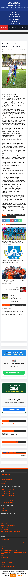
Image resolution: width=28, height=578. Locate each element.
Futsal (2, 508)
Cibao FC (3, 546)
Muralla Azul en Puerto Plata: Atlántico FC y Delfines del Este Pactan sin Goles (12, 261)
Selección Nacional (14, 16)
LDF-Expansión (4, 529)
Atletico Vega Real (12, 214)
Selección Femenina (14, 23)
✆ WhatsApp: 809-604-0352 (14, 372)
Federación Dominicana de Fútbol (9, 550)
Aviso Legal (3, 478)
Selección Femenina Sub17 (7, 499)
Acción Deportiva (5, 539)
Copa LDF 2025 (21, 214)
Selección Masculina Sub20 (7, 489)
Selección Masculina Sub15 (7, 493)
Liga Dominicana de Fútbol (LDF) (8, 559)
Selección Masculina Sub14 (7, 495)
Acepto (13, 575)
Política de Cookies (5, 474)
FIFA (2, 555)
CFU (2, 544)
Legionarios (14, 18)
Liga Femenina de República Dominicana (10, 531)
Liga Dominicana (14, 14)
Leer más (20, 575)
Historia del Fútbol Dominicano (8, 525)
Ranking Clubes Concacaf (7, 560)
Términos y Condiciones (6, 479)
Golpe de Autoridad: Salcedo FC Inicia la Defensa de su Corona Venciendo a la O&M (12, 241)
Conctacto (3, 481)
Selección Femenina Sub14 (7, 502)
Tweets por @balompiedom (8, 423)
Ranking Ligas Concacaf (6, 562)
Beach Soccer (4, 510)
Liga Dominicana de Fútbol (9, 216)
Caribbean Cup (4, 522)
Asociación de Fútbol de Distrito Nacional (10, 541)
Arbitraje (3, 517)
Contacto (14, 21)
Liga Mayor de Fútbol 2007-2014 (9, 533)
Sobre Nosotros (14, 19)
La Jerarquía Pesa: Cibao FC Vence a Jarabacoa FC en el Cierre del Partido (13, 281)
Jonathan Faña (4, 527)
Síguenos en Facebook (14, 409)
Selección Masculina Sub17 (7, 491)
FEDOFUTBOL (4, 523)
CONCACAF (3, 548)
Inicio (14, 12)
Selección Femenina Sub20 (7, 497)
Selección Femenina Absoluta (8, 566)
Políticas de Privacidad (6, 476)
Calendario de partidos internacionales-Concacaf (12, 543)
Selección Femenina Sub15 (7, 500)
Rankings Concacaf (5, 564)
